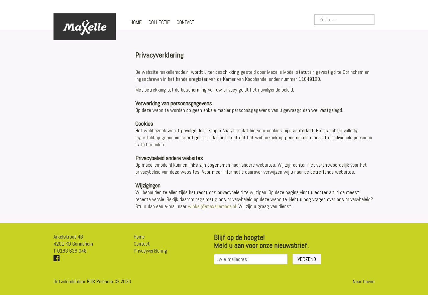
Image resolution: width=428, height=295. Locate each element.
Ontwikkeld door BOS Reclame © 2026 (92, 281)
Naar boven (363, 281)
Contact (185, 22)
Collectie (159, 22)
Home (136, 22)
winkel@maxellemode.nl (212, 206)
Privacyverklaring (150, 250)
